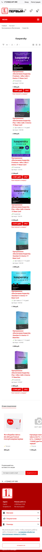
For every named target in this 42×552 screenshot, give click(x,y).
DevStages (13, 549)
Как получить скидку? (20, 94)
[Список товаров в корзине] (38, 12)
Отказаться (21, 545)
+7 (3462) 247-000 (10, 2)
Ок (21, 539)
